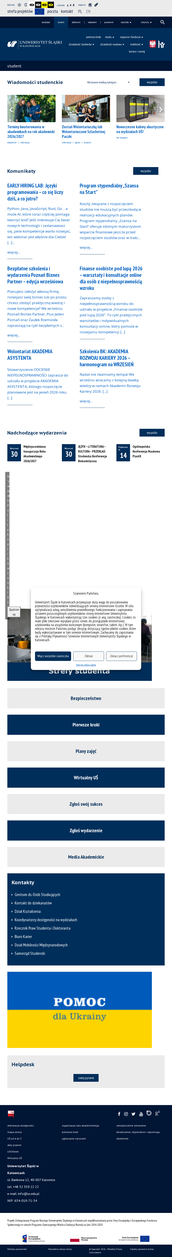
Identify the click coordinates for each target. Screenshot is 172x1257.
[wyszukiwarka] (162, 22)
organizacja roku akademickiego (80, 1125)
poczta (52, 11)
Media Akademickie (86, 857)
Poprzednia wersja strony (60, 1249)
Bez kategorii (122, 137)
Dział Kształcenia (28, 911)
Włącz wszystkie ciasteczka (53, 656)
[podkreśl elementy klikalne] (96, 5)
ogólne (77, 142)
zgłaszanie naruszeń (74, 1138)
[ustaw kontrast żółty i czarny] (51, 5)
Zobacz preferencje (121, 656)
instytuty (145, 22)
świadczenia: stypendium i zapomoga (138, 1132)
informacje (25, 142)
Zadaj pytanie (86, 1078)
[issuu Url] (149, 1114)
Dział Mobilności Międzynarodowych (41, 945)
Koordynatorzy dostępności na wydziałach (46, 919)
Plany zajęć (86, 751)
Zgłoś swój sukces (86, 804)
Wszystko (152, 82)
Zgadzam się (14, 612)
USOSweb (13, 1151)
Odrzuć (89, 656)
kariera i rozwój (137, 51)
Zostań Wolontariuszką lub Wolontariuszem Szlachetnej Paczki (83, 131)
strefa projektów (20, 11)
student (61, 22)
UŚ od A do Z (14, 1138)
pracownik (108, 22)
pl (80, 11)
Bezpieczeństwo (86, 698)
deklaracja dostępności (20, 1125)
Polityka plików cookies (86, 664)
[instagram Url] (126, 1114)
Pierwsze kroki (86, 724)
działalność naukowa (111, 44)
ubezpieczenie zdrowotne (131, 1125)
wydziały (125, 22)
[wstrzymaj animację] (90, 5)
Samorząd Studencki (30, 953)
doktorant (76, 22)
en (88, 11)
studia (108, 37)
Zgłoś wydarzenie (86, 830)
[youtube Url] (141, 1114)
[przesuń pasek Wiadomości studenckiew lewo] (13, 108)
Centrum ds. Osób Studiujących (37, 894)
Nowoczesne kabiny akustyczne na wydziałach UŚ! (140, 129)
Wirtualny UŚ (86, 777)
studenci (87, 142)
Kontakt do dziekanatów (33, 903)
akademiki (12, 142)
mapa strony (14, 1132)
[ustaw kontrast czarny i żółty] (44, 5)
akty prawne (14, 1145)
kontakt (67, 11)
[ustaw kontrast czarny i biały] (32, 5)
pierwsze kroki (93, 37)
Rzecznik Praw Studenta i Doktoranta (42, 928)
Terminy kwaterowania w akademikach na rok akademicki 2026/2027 (31, 131)
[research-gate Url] (157, 1114)
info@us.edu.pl (28, 1194)
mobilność (135, 44)
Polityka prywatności (17, 1249)
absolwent (92, 22)
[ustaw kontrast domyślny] (19, 5)
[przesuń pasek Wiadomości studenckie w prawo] (158, 108)
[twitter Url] (134, 1114)
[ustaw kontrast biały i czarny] (38, 5)
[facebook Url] (119, 1114)
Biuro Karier (23, 936)
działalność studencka (80, 44)
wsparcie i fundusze (130, 37)
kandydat (46, 22)
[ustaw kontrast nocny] (25, 5)
